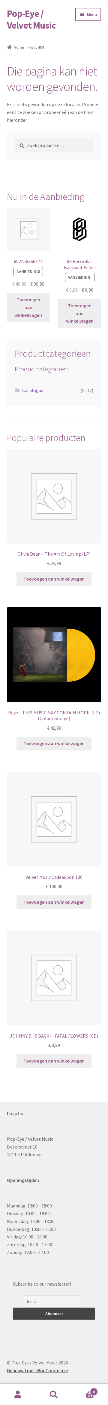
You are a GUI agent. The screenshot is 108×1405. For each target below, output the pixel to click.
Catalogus (32, 390)
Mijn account (18, 1395)
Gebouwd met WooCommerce (37, 1370)
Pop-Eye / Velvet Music (31, 19)
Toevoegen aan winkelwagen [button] (28, 307)
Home (19, 47)
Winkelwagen (83, 1389)
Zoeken (54, 1395)
